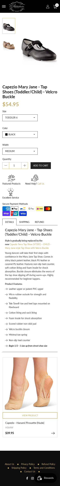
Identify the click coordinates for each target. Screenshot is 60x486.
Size (4, 111)
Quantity (6, 159)
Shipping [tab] (24, 222)
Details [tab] (9, 222)
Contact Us (29, 471)
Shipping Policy (19, 467)
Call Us (40, 183)
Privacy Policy (28, 464)
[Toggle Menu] (4, 6)
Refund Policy (48, 464)
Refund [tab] (39, 222)
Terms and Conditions (44, 467)
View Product (30, 415)
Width (5, 144)
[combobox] (20, 117)
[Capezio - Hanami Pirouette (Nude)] (53, 433)
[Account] (47, 6)
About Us (9, 464)
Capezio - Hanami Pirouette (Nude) (24, 422)
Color (5, 128)
